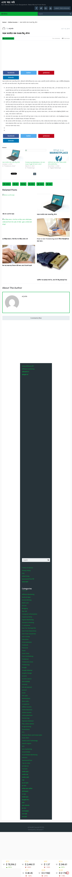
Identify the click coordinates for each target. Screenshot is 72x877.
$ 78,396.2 (11, 864)
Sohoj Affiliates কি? (28, 366)
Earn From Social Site (29, 634)
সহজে (50, 184)
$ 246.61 (63, 864)
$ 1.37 (47, 864)
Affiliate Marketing (28, 594)
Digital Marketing (28, 620)
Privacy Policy (26, 570)
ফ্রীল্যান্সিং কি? (25, 374)
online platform (27, 715)
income (24, 676)
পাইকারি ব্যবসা (25, 797)
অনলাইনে (8, 184)
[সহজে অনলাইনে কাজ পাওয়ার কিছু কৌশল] (12, 155)
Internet (24, 684)
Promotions (26, 729)
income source (26, 679)
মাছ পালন (24, 808)
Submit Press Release (61, 8)
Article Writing (26, 600)
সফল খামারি (24, 814)
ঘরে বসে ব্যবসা (25, 783)
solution (24, 757)
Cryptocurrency (27, 617)
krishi (24, 693)
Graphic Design (27, 673)
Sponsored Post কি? (28, 579)
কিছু (24, 184)
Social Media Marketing (29, 755)
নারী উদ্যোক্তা (25, 791)
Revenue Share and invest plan (32, 735)
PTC (23, 732)
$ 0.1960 (46, 873)
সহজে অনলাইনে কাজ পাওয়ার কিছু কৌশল (11, 162)
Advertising (25, 576)
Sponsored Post (27, 760)
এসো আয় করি (8, 2)
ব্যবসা (23, 802)
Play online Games (28, 724)
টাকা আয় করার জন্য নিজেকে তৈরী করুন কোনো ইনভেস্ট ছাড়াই (17, 265)
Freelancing (25, 665)
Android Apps (26, 597)
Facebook (25, 645)
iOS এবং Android (27, 687)
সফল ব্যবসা (24, 816)
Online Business (27, 710)
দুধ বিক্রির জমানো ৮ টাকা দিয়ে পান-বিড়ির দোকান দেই (15, 239)
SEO (23, 746)
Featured (25, 648)
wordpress (25, 766)
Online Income (9, 38)
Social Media (26, 752)
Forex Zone (25, 653)
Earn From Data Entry (29, 631)
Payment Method (27, 721)
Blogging (25, 608)
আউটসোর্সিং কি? (25, 372)
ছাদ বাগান (24, 786)
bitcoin (24, 605)
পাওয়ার (41, 184)
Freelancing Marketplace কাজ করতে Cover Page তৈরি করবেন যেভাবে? (35, 163)
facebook (11, 73)
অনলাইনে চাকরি (25, 777)
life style (25, 695)
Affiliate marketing (28, 369)
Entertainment (27, 642)
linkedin (11, 77)
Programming (26, 726)
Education (25, 639)
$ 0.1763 (63, 873)
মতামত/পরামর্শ (25, 582)
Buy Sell (24, 611)
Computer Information (29, 614)
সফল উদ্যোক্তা (25, 811)
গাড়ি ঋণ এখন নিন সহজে (8, 214)
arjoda (11, 28)
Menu (5, 14)
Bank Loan (25, 603)
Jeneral (24, 690)
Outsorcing (25, 718)
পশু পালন (24, 794)
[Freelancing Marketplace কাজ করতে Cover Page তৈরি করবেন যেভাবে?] (35, 155)
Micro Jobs (25, 701)
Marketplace (26, 698)
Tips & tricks (26, 763)
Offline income (26, 707)
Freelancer (25, 659)
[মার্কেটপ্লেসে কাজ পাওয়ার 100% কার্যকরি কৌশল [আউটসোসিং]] (58, 155)
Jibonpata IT (40, 829)
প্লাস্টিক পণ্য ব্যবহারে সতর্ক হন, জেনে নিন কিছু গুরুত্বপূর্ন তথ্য (52, 280)
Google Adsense (27, 670)
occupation (25, 704)
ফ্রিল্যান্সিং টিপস (25, 800)
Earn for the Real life (29, 628)
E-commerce (26, 625)
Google (24, 667)
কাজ (16, 184)
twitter (28, 73)
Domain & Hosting (28, 622)
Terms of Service (27, 568)
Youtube (24, 769)
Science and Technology (30, 740)
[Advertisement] (36, 56)
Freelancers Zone (27, 662)
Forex (24, 650)
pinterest (46, 73)
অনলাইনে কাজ (25, 774)
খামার (23, 780)
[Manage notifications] (67, 872)
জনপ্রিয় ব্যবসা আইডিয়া (27, 788)
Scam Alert (25, 738)
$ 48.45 (29, 873)
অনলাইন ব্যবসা (25, 771)
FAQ (23, 573)
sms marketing (27, 749)
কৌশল (32, 184)
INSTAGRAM (26, 681)
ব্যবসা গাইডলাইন (25, 805)
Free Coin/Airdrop (27, 656)
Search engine (26, 743)
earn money (26, 636)
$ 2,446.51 (30, 864)
